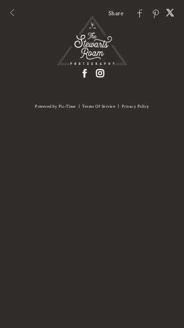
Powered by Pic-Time (55, 106)
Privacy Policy (135, 106)
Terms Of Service (98, 106)
